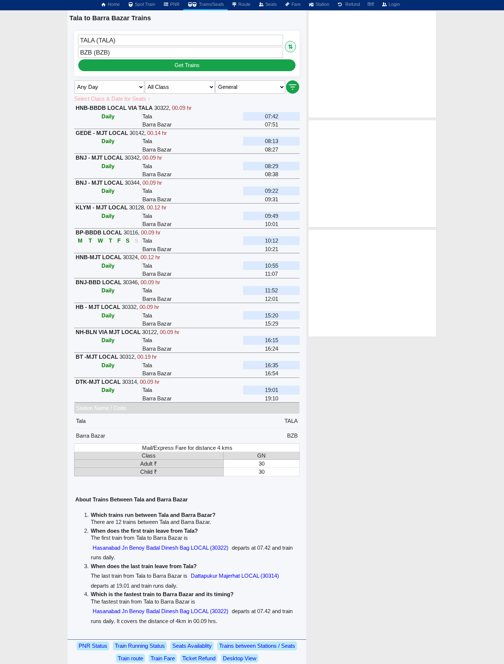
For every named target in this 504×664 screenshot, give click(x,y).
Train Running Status (140, 646)
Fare (295, 4)
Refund (351, 4)
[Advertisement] (372, 64)
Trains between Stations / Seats (257, 646)
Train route (130, 658)
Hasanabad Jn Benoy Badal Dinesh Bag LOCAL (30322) (160, 548)
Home (113, 4)
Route (244, 4)
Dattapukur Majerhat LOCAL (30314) (235, 576)
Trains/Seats (211, 4)
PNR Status (93, 646)
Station (321, 4)
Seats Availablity (192, 646)
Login (393, 4)
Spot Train (144, 4)
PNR (174, 4)
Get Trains (187, 65)
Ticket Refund (198, 658)
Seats (270, 4)
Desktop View (239, 658)
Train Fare (163, 658)
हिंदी (370, 4)
